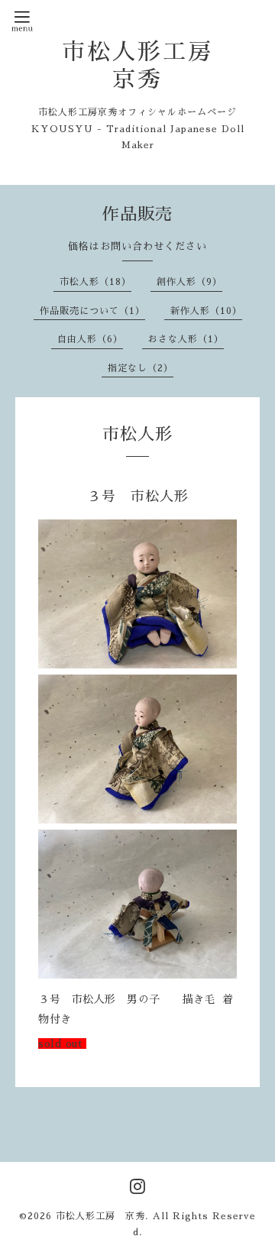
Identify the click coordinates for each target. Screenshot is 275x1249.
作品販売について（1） (92, 310)
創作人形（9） (189, 281)
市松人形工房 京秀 (100, 1216)
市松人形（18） (95, 281)
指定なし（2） (140, 368)
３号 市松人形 (138, 496)
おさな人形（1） (186, 339)
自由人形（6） (90, 339)
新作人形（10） (206, 310)
